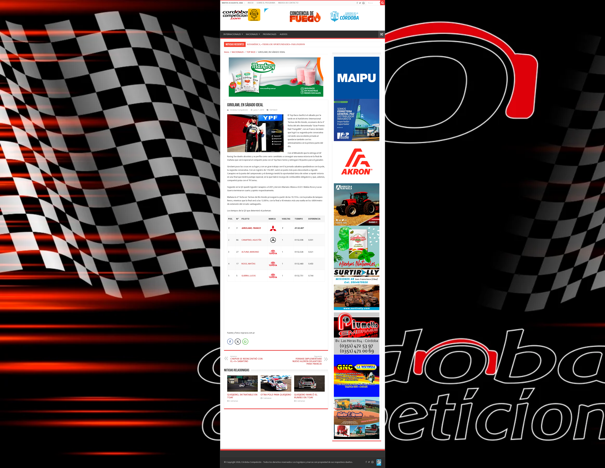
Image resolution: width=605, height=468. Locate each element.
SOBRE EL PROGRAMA (266, 3)
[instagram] (363, 3)
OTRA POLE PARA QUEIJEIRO (276, 394)
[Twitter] (360, 3)
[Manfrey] (276, 77)
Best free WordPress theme (88, 339)
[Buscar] (382, 2)
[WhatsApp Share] (245, 342)
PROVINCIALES (269, 34)
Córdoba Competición (239, 110)
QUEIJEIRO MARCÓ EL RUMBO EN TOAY (305, 396)
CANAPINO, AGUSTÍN (251, 240)
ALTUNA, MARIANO (250, 252)
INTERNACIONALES (232, 34)
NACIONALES (252, 34)
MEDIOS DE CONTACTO (288, 3)
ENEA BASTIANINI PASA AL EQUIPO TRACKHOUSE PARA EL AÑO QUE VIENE (282, 44)
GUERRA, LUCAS (249, 275)
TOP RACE (250, 52)
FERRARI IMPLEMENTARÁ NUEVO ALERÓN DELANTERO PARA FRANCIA (307, 360)
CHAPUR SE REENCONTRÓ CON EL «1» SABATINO (246, 358)
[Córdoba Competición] (235, 14)
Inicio (226, 52)
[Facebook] (357, 3)
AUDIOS (283, 34)
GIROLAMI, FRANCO (251, 228)
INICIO (251, 3)
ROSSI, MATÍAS (248, 264)
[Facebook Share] (230, 342)
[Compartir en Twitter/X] (238, 342)
